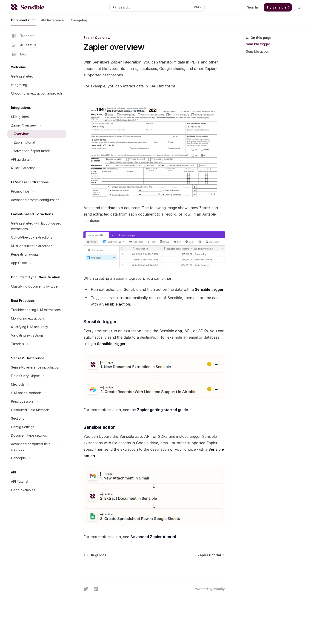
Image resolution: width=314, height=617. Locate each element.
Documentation (23, 20)
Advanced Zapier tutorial (153, 536)
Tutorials (27, 36)
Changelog (78, 20)
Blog (23, 54)
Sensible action (257, 51)
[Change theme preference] (299, 7)
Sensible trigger (258, 44)
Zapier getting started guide (162, 409)
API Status (28, 45)
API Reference (52, 20)
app (178, 331)
